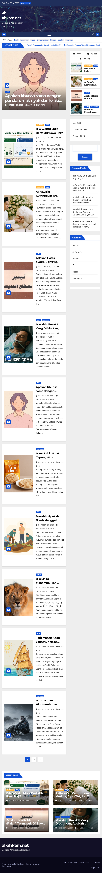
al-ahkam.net (15, 845)
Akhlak (39, 574)
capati (33, 40)
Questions (96, 862)
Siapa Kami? (95, 868)
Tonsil (16, 40)
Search (85, 157)
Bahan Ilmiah (73, 862)
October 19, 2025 (46, 646)
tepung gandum (42, 40)
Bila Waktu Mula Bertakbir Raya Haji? (29, 98)
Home (64, 862)
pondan (60, 40)
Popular (93, 54)
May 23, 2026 (13, 105)
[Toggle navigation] (49, 35)
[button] (93, 34)
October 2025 (79, 136)
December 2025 (80, 130)
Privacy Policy (85, 862)
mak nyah (69, 40)
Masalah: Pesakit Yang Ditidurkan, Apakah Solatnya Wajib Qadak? (83, 212)
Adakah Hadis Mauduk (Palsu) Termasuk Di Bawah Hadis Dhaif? (83, 200)
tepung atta (24, 40)
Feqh (16, 91)
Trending (86, 59)
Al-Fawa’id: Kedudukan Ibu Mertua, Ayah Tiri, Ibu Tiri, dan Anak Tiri (85, 188)
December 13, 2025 (47, 200)
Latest (78, 54)
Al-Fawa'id (9, 91)
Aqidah (76, 259)
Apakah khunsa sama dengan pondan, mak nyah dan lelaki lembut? (85, 224)
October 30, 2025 (46, 396)
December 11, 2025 (47, 267)
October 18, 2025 (46, 709)
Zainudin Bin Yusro (32, 105)
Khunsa (53, 40)
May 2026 (77, 123)
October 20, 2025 (46, 525)
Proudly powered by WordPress (13, 864)
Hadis (87, 93)
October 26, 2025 (46, 462)
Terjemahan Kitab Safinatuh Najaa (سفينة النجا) (48, 641)
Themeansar (6, 866)
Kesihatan (94, 106)
